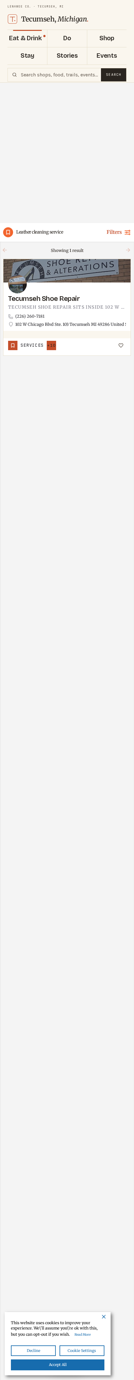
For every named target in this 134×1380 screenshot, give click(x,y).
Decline (33, 1350)
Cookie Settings (82, 1350)
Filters (114, 232)
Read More (82, 1335)
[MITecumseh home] (12, 19)
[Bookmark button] (121, 345)
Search (113, 74)
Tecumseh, (55, 19)
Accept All (58, 1364)
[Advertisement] (67, 153)
